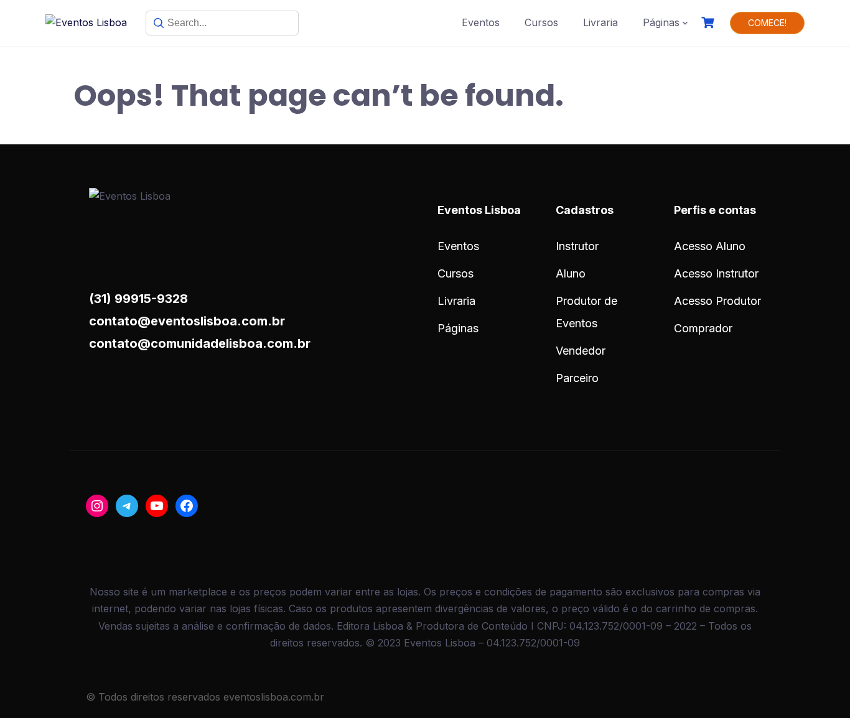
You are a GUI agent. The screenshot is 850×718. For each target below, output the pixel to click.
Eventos (481, 22)
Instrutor (577, 246)
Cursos (541, 22)
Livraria (600, 22)
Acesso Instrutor (716, 273)
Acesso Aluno (709, 246)
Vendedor (580, 350)
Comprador (703, 328)
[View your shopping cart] (709, 23)
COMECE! (767, 22)
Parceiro (577, 378)
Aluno (571, 273)
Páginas (661, 22)
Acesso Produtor (717, 300)
